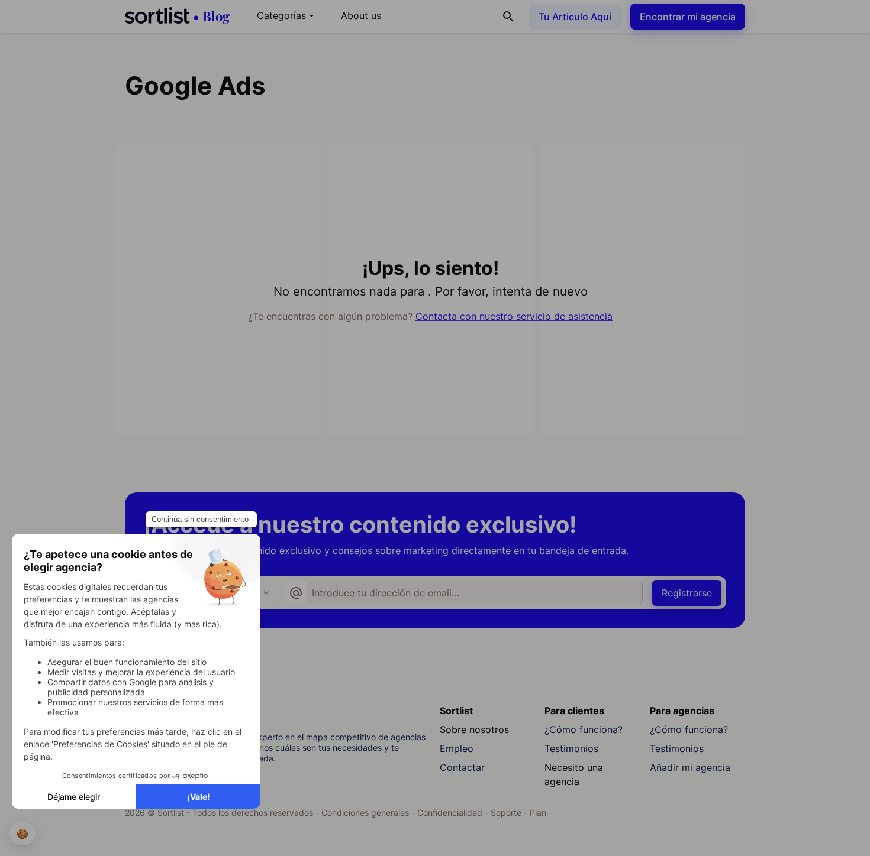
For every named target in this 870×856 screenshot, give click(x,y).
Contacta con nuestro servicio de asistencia (514, 316)
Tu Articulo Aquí (575, 16)
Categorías (287, 15)
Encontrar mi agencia (688, 16)
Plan (538, 813)
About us (361, 15)
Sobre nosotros (474, 729)
